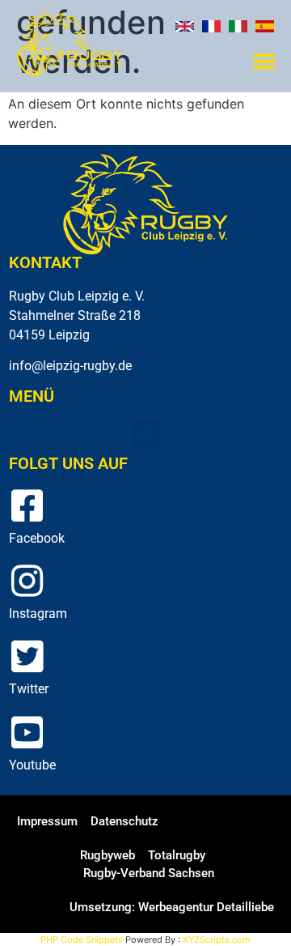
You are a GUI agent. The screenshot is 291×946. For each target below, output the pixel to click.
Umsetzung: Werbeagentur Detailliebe (172, 907)
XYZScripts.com (217, 939)
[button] (264, 62)
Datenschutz (124, 821)
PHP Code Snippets (81, 939)
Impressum (47, 821)
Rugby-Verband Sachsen (148, 873)
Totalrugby (176, 855)
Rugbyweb (107, 855)
